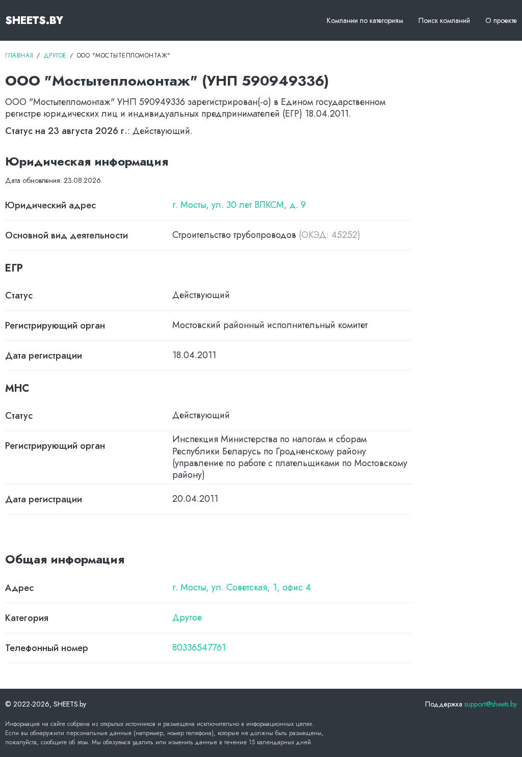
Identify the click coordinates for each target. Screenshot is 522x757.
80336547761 (199, 648)
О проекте (501, 20)
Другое (187, 618)
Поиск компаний (444, 20)
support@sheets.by (490, 704)
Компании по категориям (365, 20)
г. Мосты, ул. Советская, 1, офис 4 (241, 587)
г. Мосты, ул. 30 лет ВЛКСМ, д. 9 (239, 205)
